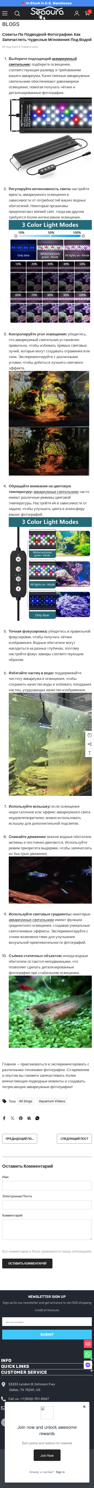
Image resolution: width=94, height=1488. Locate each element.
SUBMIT (47, 1335)
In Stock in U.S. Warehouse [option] (49, 3)
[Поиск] (17, 13)
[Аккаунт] (77, 13)
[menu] (4, 13)
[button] (88, 1365)
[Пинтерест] (21, 1118)
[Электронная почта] (29, 1118)
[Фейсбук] (4, 1118)
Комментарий (12, 1215)
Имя (5, 1177)
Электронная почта (17, 1196)
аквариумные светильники (56, 492)
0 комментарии (28, 46)
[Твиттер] (12, 1118)
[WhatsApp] (37, 1118)
